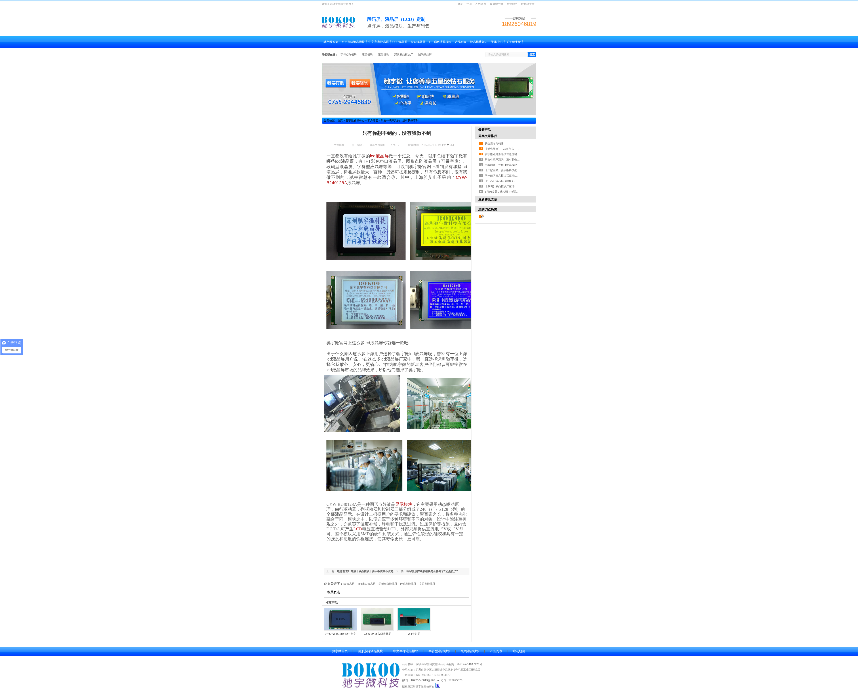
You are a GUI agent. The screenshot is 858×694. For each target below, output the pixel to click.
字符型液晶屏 (427, 583)
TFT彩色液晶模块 (440, 42)
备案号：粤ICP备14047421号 (464, 664)
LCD (357, 529)
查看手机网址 (378, 145)
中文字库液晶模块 (405, 651)
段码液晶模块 (470, 651)
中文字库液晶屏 (378, 42)
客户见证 (372, 120)
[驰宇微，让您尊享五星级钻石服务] (429, 89)
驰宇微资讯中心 (355, 120)
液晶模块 (367, 54)
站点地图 (519, 651)
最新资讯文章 (487, 199)
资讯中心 (497, 42)
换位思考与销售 (494, 143)
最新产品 (484, 129)
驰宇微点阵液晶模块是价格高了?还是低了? (432, 571)
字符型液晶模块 (439, 651)
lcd (379, 156)
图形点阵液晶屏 (388, 583)
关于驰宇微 (513, 42)
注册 (469, 4)
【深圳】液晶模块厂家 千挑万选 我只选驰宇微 (512, 186)
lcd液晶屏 (349, 583)
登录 (460, 4)
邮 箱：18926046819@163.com (421, 680)
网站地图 (512, 4)
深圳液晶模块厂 (403, 54)
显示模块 (403, 504)
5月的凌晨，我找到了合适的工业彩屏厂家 (510, 191)
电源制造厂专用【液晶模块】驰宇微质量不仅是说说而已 (518, 165)
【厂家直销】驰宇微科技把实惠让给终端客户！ (513, 170)
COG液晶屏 (399, 42)
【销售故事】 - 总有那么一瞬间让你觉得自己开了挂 (515, 148)
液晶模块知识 (479, 42)
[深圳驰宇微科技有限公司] (339, 25)
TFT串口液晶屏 (367, 583)
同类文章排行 (487, 136)
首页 (340, 120)
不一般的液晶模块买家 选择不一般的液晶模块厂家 (515, 175)
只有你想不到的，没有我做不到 (399, 120)
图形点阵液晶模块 (353, 42)
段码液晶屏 (418, 42)
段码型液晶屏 (408, 583)
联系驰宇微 (527, 4)
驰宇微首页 (331, 42)
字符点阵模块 (349, 54)
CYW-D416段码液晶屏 (377, 633)
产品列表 (461, 42)
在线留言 (480, 4)
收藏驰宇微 (496, 4)
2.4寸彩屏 (414, 633)
